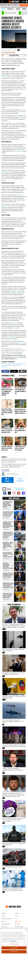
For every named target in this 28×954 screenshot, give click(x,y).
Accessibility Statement (6, 918)
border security (8, 365)
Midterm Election (12, 363)
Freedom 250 (10, 9)
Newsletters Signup (19, 926)
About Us (3, 916)
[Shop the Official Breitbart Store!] (20, 489)
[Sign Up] (24, 5)
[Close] (26, 930)
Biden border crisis (21, 363)
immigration (4, 366)
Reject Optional (14, 948)
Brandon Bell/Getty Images (21, 47)
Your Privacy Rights (14, 944)
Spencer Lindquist (7, 49)
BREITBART (15, 2)
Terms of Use (4, 926)
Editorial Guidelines (5, 924)
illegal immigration (17, 365)
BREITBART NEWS (15, 907)
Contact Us (17, 913)
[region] (14, 941)
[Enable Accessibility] (27, 2)
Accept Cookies (14, 951)
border (3, 365)
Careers (16, 916)
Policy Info (3, 921)
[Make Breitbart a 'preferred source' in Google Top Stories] (8, 52)
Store (16, 918)
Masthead (3, 913)
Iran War (18, 9)
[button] (2, 2)
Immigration (4, 363)
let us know (19, 460)
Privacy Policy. (13, 941)
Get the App (17, 924)
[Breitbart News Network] (4, 489)
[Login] (23, 2)
